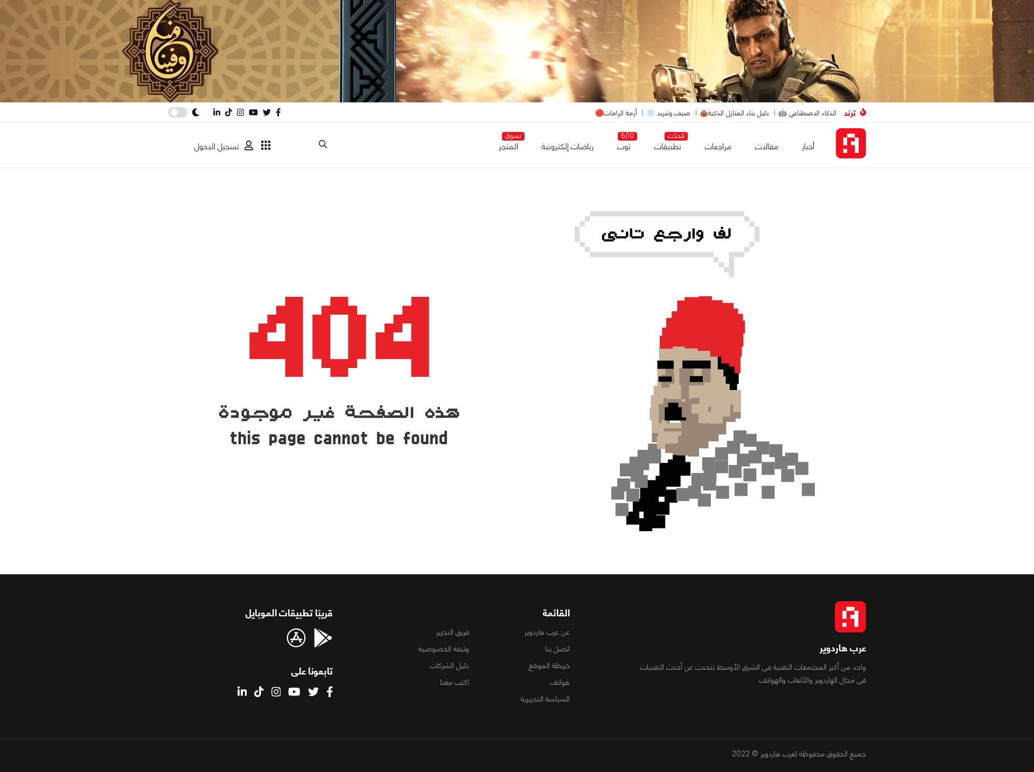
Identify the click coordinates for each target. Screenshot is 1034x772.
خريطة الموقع (549, 665)
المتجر (508, 144)
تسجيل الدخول (216, 146)
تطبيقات (667, 144)
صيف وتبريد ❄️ (668, 113)
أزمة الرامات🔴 (616, 113)
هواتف (560, 682)
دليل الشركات (449, 665)
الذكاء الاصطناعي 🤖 (807, 113)
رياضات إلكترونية (567, 146)
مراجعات (718, 146)
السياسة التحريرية (545, 698)
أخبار (808, 146)
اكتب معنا (454, 682)
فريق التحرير (452, 632)
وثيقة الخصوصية (443, 648)
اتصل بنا (557, 648)
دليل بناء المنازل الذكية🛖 (734, 113)
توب (624, 144)
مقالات (766, 146)
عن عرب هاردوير (547, 632)
